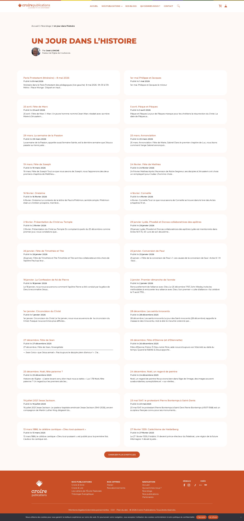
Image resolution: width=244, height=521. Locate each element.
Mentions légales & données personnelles (88, 510)
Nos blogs (130, 6)
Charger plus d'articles (122, 454)
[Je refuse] (241, 517)
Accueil (94, 6)
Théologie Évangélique (83, 494)
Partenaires (147, 497)
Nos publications (111, 6)
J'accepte (201, 517)
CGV (113, 510)
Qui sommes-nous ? (150, 6)
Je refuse (213, 517)
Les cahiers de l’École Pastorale (87, 491)
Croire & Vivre (78, 485)
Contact (168, 6)
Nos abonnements (116, 488)
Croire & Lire (77, 488)
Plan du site (122, 510)
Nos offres (113, 482)
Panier (110, 485)
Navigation (148, 482)
